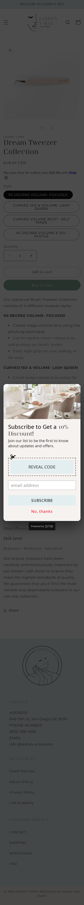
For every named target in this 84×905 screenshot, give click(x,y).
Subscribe (42, 500)
